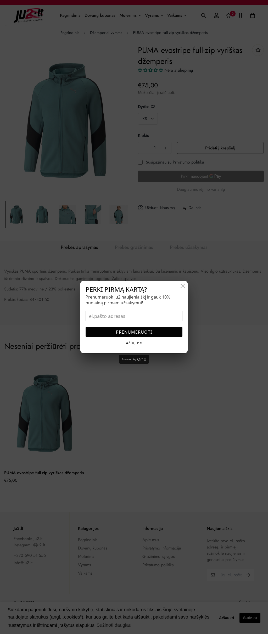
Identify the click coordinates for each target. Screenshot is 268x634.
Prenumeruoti (134, 332)
